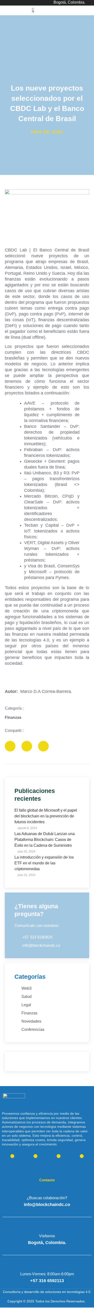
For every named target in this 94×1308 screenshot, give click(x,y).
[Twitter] (12, 1156)
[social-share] (10, 746)
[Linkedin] (35, 1156)
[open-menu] (88, 12)
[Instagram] (58, 1156)
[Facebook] (82, 1156)
